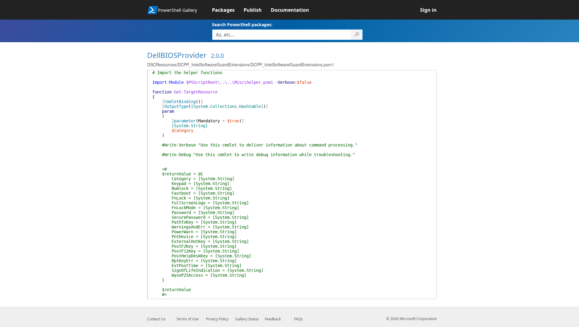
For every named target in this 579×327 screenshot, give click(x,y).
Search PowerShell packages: (242, 24)
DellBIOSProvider (177, 55)
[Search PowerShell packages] (357, 34)
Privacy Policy (217, 319)
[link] (228, 10)
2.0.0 (217, 56)
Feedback (273, 319)
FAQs (298, 319)
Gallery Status (247, 319)
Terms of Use (187, 319)
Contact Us (156, 319)
